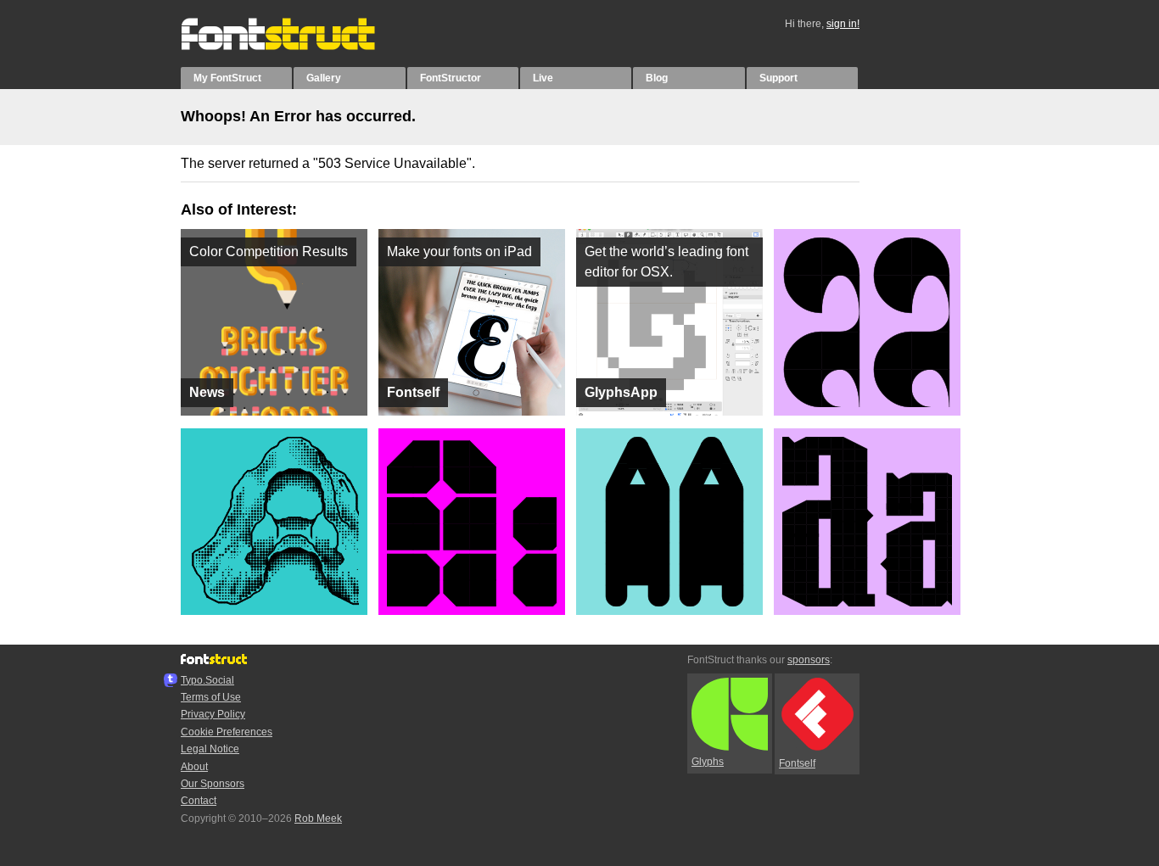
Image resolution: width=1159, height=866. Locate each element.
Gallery (323, 78)
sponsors (808, 660)
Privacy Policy (213, 714)
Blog (657, 78)
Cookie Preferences (226, 732)
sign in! (842, 24)
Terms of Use (211, 697)
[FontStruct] (296, 47)
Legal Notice (210, 749)
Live (543, 78)
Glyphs (707, 762)
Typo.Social (207, 680)
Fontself (797, 763)
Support (778, 78)
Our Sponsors (212, 784)
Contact (198, 801)
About (194, 767)
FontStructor (450, 78)
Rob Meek (318, 818)
